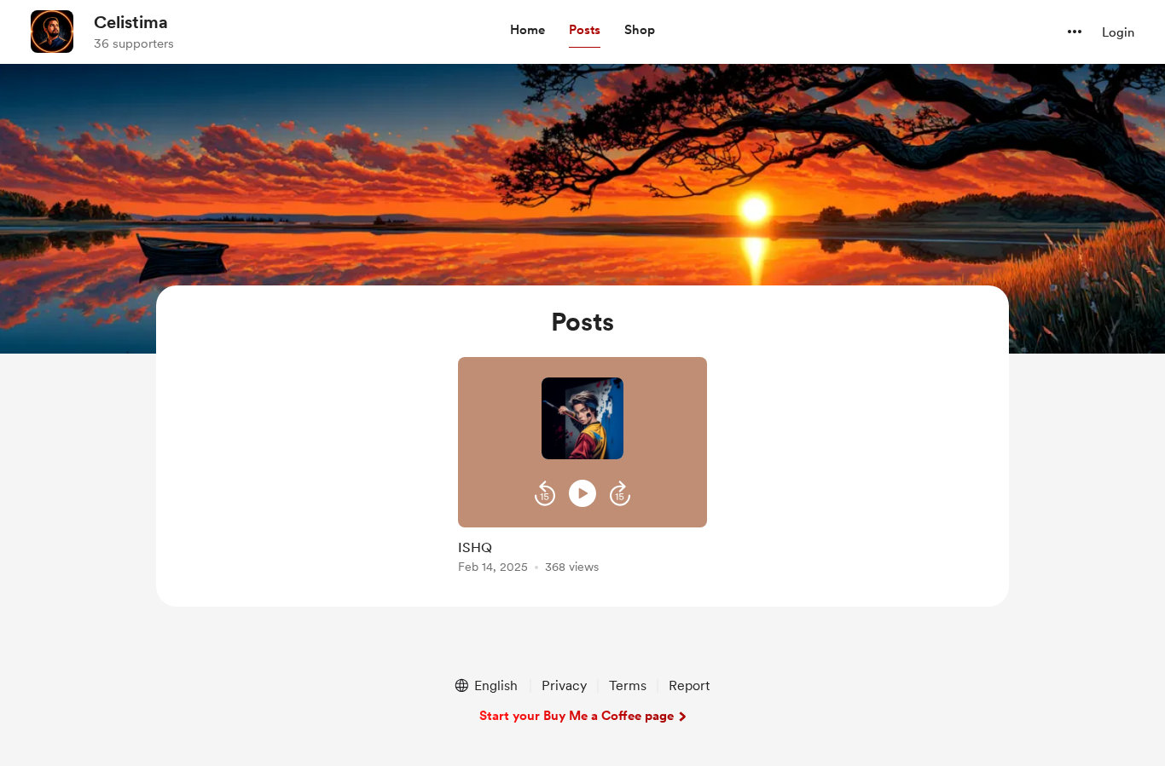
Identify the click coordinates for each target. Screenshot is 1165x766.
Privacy (564, 685)
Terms (627, 685)
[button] (527, 30)
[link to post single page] (582, 553)
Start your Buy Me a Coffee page (576, 715)
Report (689, 685)
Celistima (131, 22)
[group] (582, 468)
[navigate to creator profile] (52, 31)
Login (1118, 32)
